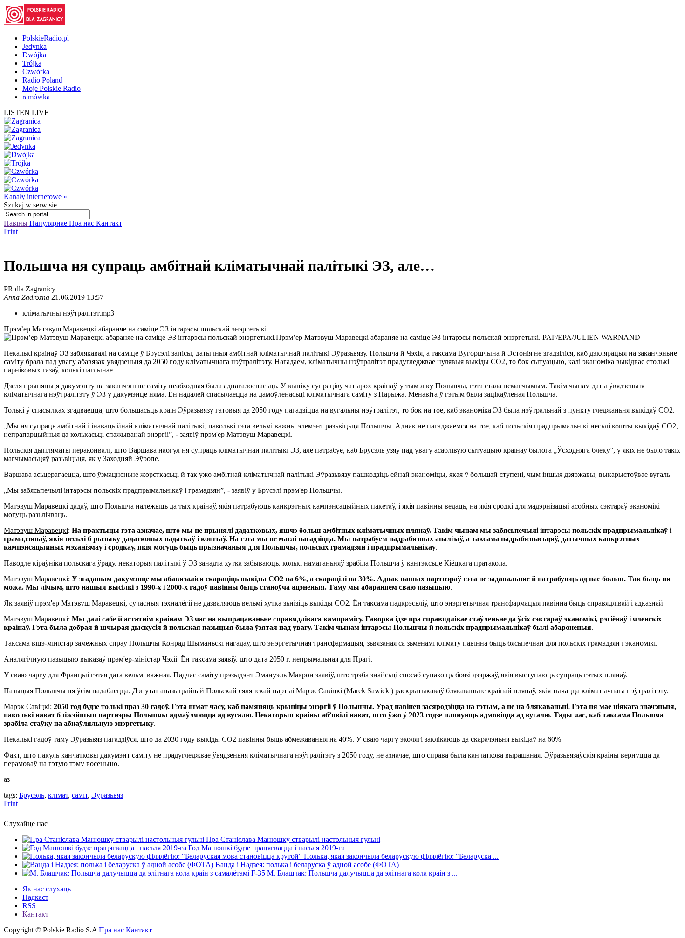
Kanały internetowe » (35, 196)
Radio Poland (42, 80)
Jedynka (34, 46)
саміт (80, 795)
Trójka (31, 63)
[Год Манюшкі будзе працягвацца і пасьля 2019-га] (105, 848)
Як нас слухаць (46, 889)
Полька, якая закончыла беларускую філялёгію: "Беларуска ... (401, 856)
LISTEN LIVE (26, 113)
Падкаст (35, 897)
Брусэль (31, 795)
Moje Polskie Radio (51, 88)
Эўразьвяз (107, 795)
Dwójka (34, 55)
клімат (58, 795)
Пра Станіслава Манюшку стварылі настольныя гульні (293, 839)
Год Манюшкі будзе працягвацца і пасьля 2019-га (266, 848)
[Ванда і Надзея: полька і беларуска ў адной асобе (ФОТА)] (118, 865)
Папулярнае (49, 223)
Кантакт (109, 223)
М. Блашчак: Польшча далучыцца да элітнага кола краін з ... (362, 873)
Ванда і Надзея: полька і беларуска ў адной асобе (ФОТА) (307, 865)
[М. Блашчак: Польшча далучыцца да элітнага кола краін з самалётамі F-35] (144, 873)
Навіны (16, 223)
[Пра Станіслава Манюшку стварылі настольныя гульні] (114, 839)
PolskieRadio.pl (45, 38)
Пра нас (82, 223)
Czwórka (35, 72)
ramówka (36, 97)
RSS (29, 906)
